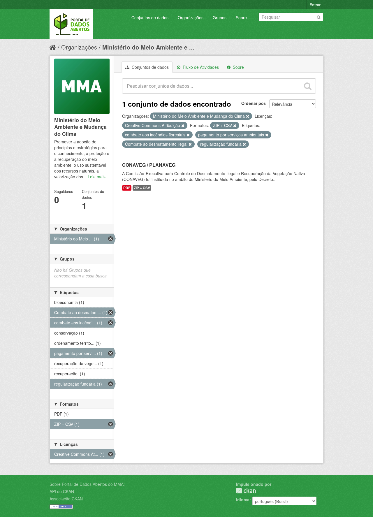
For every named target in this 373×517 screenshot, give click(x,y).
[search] (308, 86)
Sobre (241, 17)
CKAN (246, 491)
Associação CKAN (66, 499)
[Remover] (247, 116)
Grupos (219, 17)
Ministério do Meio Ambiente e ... (148, 47)
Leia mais (96, 177)
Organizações (190, 17)
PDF (126, 187)
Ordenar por (253, 103)
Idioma (242, 499)
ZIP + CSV (142, 187)
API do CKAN (62, 491)
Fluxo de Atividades (200, 67)
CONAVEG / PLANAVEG (148, 164)
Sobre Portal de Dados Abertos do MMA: (87, 484)
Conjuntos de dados (149, 17)
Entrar (315, 4)
